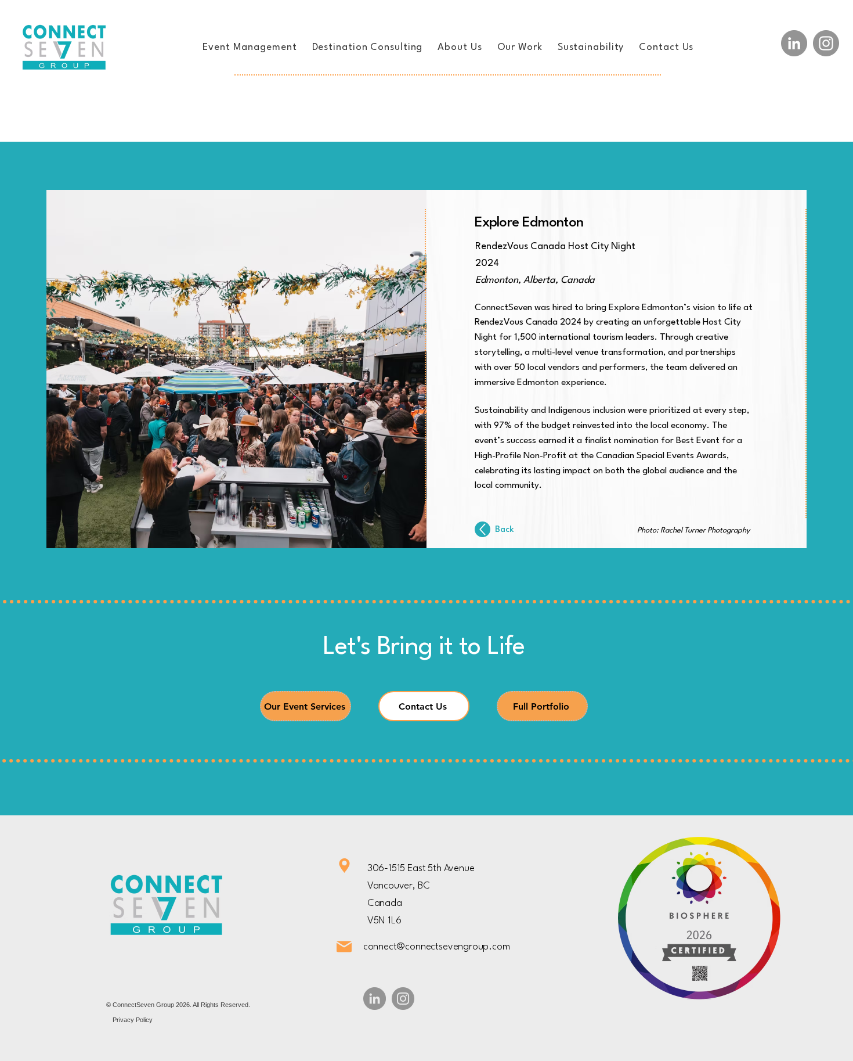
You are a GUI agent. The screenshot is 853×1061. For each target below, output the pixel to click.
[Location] (344, 866)
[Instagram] (826, 43)
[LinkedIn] (794, 43)
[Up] (482, 529)
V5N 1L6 (384, 921)
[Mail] (344, 946)
